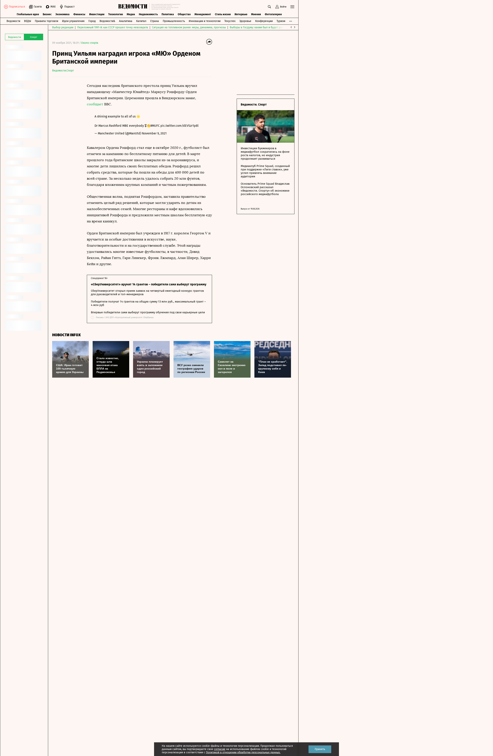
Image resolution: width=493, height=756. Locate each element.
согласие (219, 749)
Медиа (131, 14)
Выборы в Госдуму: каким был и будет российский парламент (269, 27)
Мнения (256, 14)
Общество (184, 14)
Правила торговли (46, 21)
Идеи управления (73, 21)
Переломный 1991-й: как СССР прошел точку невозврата (112, 27)
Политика (168, 14)
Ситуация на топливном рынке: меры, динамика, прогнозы (189, 27)
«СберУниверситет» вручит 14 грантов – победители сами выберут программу (148, 284)
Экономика (62, 14)
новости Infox (66, 335)
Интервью (241, 14)
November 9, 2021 (154, 133)
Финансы (79, 14)
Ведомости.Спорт (63, 70)
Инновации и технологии (205, 21)
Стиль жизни (223, 14)
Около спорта (89, 42)
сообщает (95, 104)
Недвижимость (148, 14)
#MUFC (155, 125)
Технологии (115, 14)
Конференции (264, 21)
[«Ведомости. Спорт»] (133, 6)
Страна (154, 21)
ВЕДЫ (27, 21)
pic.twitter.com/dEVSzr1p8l (179, 125)
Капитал (141, 21)
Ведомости (13, 21)
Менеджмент (203, 14)
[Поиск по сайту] (269, 7)
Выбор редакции (62, 27)
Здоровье (245, 21)
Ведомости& (107, 21)
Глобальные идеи (28, 14)
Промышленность (174, 21)
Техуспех (230, 21)
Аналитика (125, 21)
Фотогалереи (273, 14)
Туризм (281, 21)
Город (92, 21)
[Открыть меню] (292, 7)
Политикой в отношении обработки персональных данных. (243, 752)
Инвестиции (96, 14)
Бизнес (47, 14)
